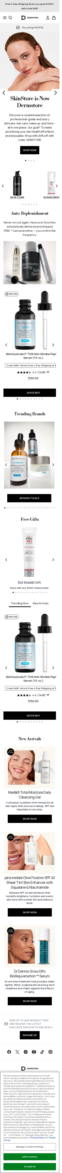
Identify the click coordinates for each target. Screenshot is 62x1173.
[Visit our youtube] (34, 1052)
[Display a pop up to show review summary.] (48, 372)
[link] (47, 17)
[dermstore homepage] (29, 18)
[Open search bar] (10, 17)
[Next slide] (55, 93)
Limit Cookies (29, 1156)
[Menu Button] (4, 17)
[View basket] (54, 17)
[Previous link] (6, 465)
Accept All (29, 1166)
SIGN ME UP (30, 1035)
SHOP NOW (30, 150)
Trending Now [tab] (20, 603)
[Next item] (56, 186)
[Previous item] (3, 186)
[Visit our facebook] (9, 1052)
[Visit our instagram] (26, 1052)
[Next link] (53, 465)
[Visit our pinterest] (50, 1052)
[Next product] (53, 345)
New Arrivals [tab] (41, 603)
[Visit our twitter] (17, 1052)
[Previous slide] (4, 93)
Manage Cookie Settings (30, 1146)
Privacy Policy (37, 1137)
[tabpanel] (29, 667)
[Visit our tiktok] (42, 1052)
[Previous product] (6, 345)
